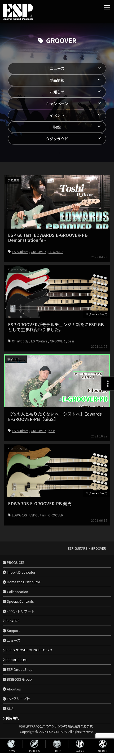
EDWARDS (56, 251)
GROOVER (38, 251)
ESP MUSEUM (16, 659)
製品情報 (57, 80)
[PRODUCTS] (34, 744)
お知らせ (57, 91)
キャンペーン (57, 103)
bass (71, 341)
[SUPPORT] (102, 744)
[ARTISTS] (79, 744)
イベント (57, 115)
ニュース (57, 68)
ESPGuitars (20, 251)
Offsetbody (20, 341)
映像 (57, 127)
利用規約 (12, 718)
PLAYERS (13, 620)
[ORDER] (57, 744)
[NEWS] (11, 744)
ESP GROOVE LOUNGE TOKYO (29, 649)
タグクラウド (57, 138)
